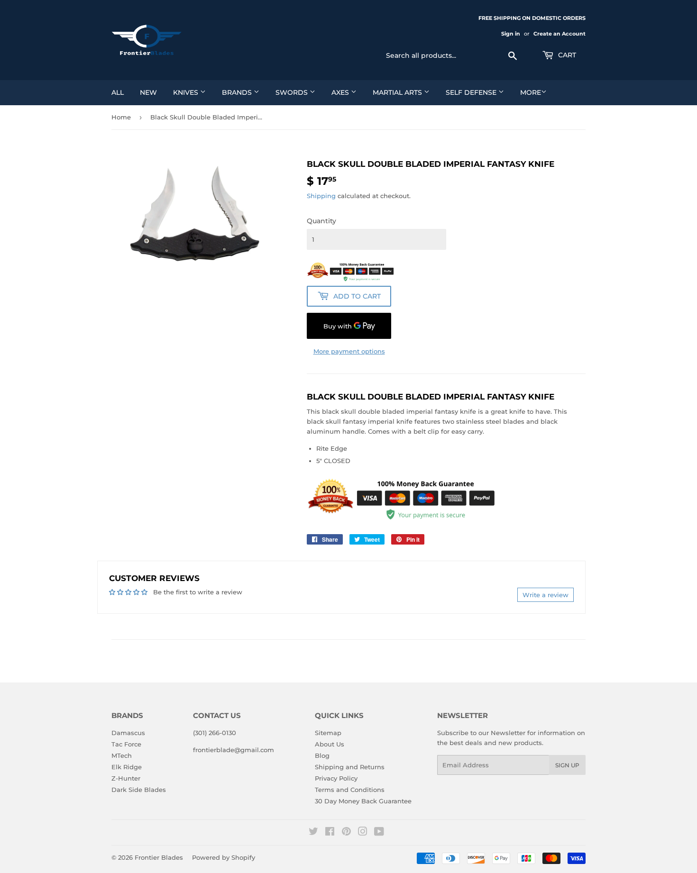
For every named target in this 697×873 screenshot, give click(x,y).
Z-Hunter (125, 778)
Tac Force (126, 744)
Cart (566, 55)
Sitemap (328, 733)
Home (121, 117)
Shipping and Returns (350, 767)
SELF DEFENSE (472, 92)
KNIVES (186, 92)
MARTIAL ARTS (398, 92)
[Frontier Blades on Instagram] (362, 833)
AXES (341, 92)
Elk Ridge (126, 767)
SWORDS (292, 92)
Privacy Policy (336, 778)
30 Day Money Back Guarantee (363, 801)
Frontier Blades (159, 857)
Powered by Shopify (223, 857)
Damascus (128, 733)
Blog (322, 755)
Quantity (321, 221)
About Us (329, 744)
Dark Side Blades (138, 789)
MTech (121, 755)
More (530, 92)
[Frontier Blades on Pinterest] (346, 833)
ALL (117, 92)
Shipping (321, 196)
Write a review (546, 595)
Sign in (510, 33)
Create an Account (559, 33)
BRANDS (238, 92)
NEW (148, 92)
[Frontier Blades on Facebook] (330, 833)
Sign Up (567, 765)
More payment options (349, 351)
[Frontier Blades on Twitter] (313, 833)
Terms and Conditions (350, 789)
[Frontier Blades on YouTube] (379, 833)
